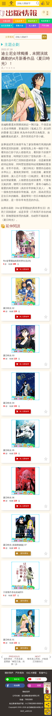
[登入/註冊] (43, 3)
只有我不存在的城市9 (13, 592)
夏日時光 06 (8, 497)
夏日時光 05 (8, 450)
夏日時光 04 (8, 403)
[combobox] (26, 3)
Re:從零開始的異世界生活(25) (17, 261)
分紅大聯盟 (31, 673)
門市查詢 (20, 673)
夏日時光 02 (8, 308)
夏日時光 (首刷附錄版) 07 (15, 545)
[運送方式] (47, 711)
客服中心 (43, 673)
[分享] (47, 705)
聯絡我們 (26, 692)
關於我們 (9, 673)
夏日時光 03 (8, 355)
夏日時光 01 (8, 639)
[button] (3, 3)
